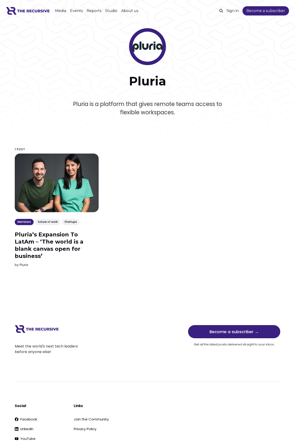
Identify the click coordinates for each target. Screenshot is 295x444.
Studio (111, 11)
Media (60, 11)
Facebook (28, 419)
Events (76, 11)
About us (129, 11)
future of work (48, 222)
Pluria (24, 265)
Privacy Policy (85, 428)
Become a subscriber (265, 11)
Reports (94, 11)
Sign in (233, 11)
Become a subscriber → (234, 332)
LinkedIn (26, 428)
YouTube (27, 438)
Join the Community (91, 419)
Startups (71, 222)
